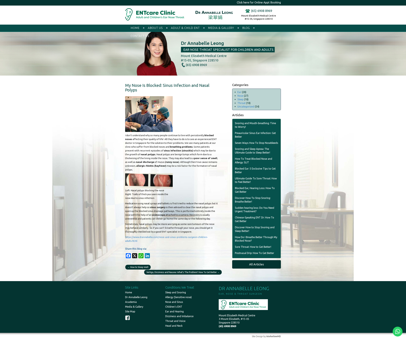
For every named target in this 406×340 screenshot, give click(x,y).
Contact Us (140, 35)
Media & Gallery (221, 27)
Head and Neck (174, 325)
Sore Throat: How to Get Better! (253, 246)
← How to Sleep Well (138, 267)
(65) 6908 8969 (261, 11)
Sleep (240, 99)
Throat (241, 103)
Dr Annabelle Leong (136, 297)
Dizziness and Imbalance (179, 316)
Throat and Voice (175, 321)
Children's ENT (173, 306)
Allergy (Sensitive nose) (178, 297)
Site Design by (266, 336)
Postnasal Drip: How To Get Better (254, 253)
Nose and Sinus (174, 301)
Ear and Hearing (174, 311)
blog (246, 27)
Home (135, 27)
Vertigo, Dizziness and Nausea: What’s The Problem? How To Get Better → (182, 272)
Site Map (130, 311)
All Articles (256, 264)
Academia (131, 301)
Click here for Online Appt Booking (259, 2)
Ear (239, 92)
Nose (240, 95)
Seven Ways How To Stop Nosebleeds (256, 142)
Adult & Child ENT (185, 27)
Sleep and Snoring (175, 292)
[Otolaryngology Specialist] (156, 14)
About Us (155, 27)
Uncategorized (245, 106)
